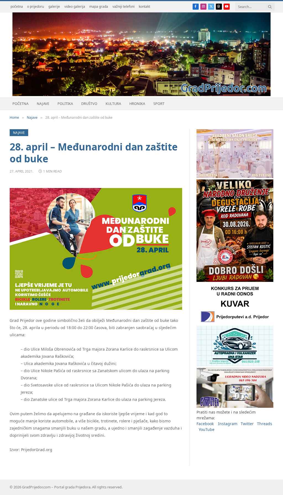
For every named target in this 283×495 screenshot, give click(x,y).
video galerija (74, 6)
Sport (158, 103)
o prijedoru (35, 6)
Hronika (137, 103)
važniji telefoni (123, 6)
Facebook (205, 423)
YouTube (206, 429)
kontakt (144, 6)
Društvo (89, 103)
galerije (54, 6)
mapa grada (98, 6)
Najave (43, 103)
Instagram (227, 423)
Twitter (247, 423)
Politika (65, 103)
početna (17, 6)
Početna (20, 103)
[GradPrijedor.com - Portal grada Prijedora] (141, 94)
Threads (264, 423)
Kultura (113, 103)
